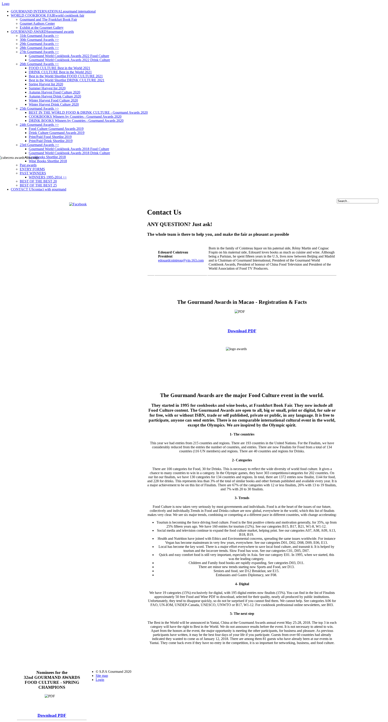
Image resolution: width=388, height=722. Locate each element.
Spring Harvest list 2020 (46, 84)
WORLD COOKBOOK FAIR (47, 15)
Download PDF (242, 331)
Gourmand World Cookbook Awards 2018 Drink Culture (69, 153)
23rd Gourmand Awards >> (39, 145)
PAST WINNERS (33, 173)
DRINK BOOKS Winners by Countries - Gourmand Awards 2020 (76, 120)
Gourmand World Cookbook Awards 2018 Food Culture (69, 149)
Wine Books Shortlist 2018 (48, 161)
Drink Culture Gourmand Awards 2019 (56, 133)
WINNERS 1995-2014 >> (48, 177)
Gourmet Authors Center (37, 23)
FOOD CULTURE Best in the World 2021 (59, 68)
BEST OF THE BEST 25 (38, 185)
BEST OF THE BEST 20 (38, 181)
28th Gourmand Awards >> (39, 48)
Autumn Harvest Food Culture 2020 (54, 92)
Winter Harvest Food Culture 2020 (53, 100)
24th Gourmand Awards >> (39, 125)
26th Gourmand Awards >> (39, 64)
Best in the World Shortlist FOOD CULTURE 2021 (66, 76)
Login (100, 680)
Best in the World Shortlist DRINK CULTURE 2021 (66, 80)
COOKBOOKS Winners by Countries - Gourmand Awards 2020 (75, 116)
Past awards (28, 165)
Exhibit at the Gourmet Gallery (42, 27)
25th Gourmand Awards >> (39, 108)
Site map (102, 676)
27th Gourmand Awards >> (39, 52)
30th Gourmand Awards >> (39, 40)
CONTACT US (38, 189)
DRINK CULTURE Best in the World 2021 (60, 72)
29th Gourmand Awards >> (39, 44)
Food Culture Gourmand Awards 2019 (56, 129)
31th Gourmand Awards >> (39, 36)
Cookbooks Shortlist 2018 (47, 157)
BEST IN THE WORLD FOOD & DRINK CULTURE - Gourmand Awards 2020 (88, 112)
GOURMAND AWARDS (42, 31)
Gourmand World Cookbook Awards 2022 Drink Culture (69, 60)
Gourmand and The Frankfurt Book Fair (48, 19)
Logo (5, 4)
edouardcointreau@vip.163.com (181, 260)
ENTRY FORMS (32, 169)
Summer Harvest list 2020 (47, 88)
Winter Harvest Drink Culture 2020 (54, 104)
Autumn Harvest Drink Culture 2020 (55, 96)
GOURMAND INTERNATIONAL (53, 11)
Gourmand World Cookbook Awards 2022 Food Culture (69, 56)
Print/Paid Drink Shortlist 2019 (51, 141)
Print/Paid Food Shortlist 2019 (50, 137)
